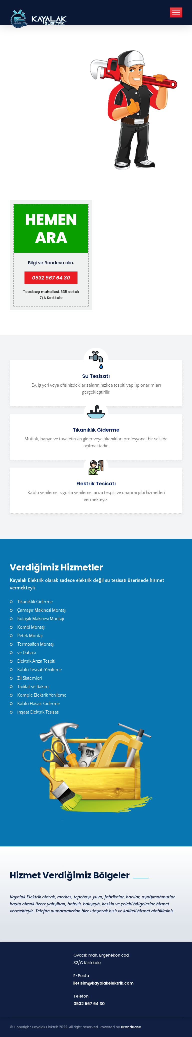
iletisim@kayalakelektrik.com (103, 983)
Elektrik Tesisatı (96, 483)
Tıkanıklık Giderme (96, 429)
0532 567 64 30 (51, 277)
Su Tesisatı (96, 376)
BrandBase (131, 1027)
